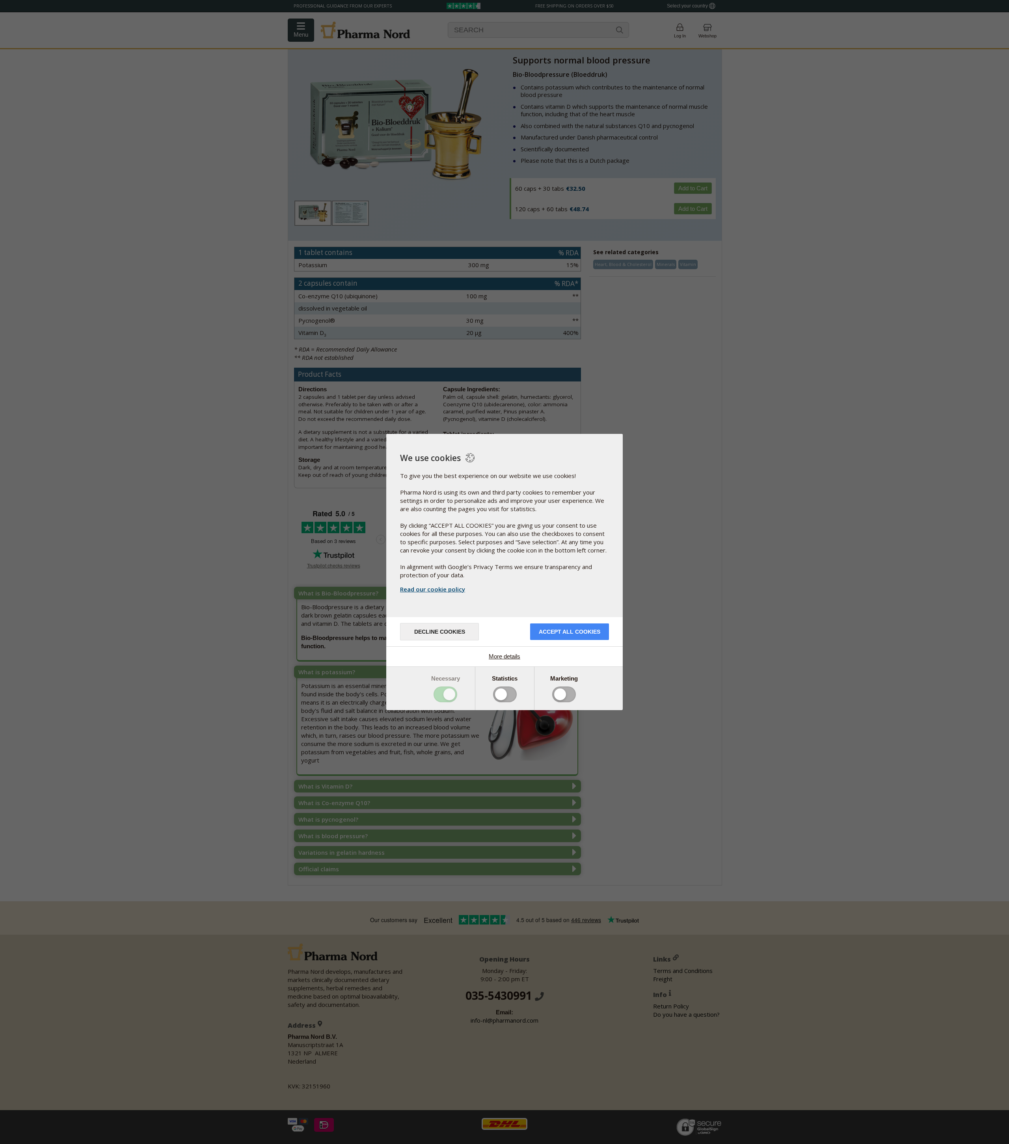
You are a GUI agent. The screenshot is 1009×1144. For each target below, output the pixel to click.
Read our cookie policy (432, 589)
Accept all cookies (569, 632)
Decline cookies (439, 632)
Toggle (445, 694)
